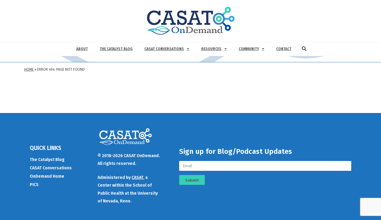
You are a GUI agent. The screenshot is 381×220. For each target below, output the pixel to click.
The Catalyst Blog (116, 49)
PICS (34, 184)
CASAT (137, 177)
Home (29, 69)
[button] (304, 49)
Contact (283, 49)
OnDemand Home (47, 176)
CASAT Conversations (164, 49)
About (82, 49)
